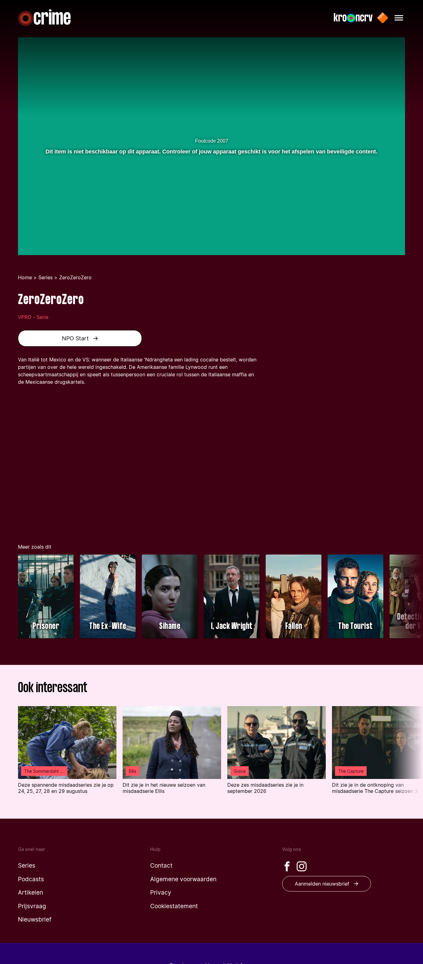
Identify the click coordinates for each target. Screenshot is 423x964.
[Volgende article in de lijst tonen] (407, 754)
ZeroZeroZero (75, 277)
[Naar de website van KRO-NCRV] (353, 18)
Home (25, 277)
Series (45, 277)
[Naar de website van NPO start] (382, 17)
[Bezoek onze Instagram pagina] (302, 866)
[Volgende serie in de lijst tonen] (407, 597)
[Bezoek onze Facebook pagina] (287, 866)
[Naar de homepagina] (44, 17)
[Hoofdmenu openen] (399, 17)
